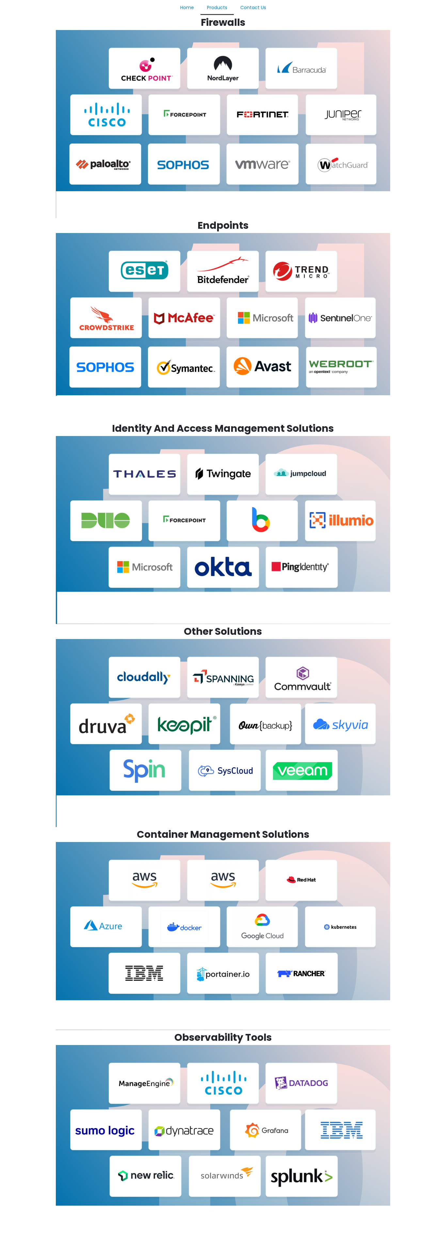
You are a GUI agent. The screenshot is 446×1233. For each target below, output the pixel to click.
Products (217, 7)
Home (187, 7)
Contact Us (253, 7)
